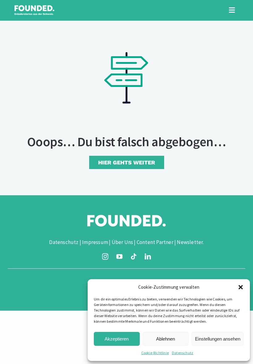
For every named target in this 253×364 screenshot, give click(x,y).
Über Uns (122, 242)
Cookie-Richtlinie (155, 352)
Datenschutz (182, 352)
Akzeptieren (117, 338)
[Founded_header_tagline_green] (34, 5)
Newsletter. (190, 242)
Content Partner (155, 242)
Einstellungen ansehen (217, 338)
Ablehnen (165, 338)
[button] (241, 287)
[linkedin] (147, 256)
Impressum (95, 242)
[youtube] (119, 256)
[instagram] (105, 256)
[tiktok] (133, 256)
